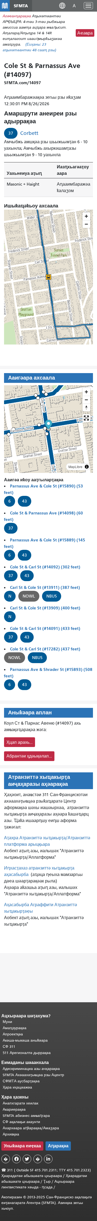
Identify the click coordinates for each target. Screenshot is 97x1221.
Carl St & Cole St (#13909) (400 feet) (45, 607)
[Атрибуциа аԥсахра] (87, 466)
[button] (62, 5)
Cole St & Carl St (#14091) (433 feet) (45, 628)
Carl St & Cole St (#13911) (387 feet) (45, 587)
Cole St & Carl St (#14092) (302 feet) (45, 566)
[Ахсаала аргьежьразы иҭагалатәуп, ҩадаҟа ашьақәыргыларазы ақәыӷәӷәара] (86, 407)
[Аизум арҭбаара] (86, 392)
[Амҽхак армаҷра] (86, 400)
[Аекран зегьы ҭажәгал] (86, 418)
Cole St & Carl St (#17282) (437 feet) (45, 649)
